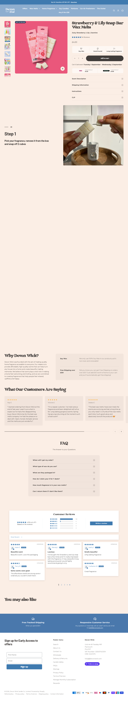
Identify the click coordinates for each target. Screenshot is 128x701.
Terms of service (31, 694)
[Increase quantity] (82, 58)
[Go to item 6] (7, 62)
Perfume (74, 8)
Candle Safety (58, 662)
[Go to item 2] (7, 32)
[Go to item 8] (7, 77)
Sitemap (56, 669)
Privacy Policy (58, 673)
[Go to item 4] (7, 47)
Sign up (24, 667)
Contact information (57, 694)
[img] (15, 544)
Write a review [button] (101, 523)
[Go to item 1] (7, 24)
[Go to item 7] (7, 69)
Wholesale (57, 655)
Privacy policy (19, 694)
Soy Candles (64, 8)
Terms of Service (59, 676)
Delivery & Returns (60, 658)
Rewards (56, 683)
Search (55, 644)
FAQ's (55, 666)
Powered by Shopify (38, 691)
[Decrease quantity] (74, 58)
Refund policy (8, 694)
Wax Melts (34, 8)
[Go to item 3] (7, 39)
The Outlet (101, 8)
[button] (76, 37)
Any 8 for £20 (64, 12)
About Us (56, 648)
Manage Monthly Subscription (64, 680)
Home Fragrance (48, 8)
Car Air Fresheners (87, 8)
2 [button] (61, 585)
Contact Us (57, 651)
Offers (24, 8)
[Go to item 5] (7, 54)
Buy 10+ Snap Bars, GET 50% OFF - (64, 2)
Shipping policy (44, 694)
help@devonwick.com (96, 628)
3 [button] (64, 585)
